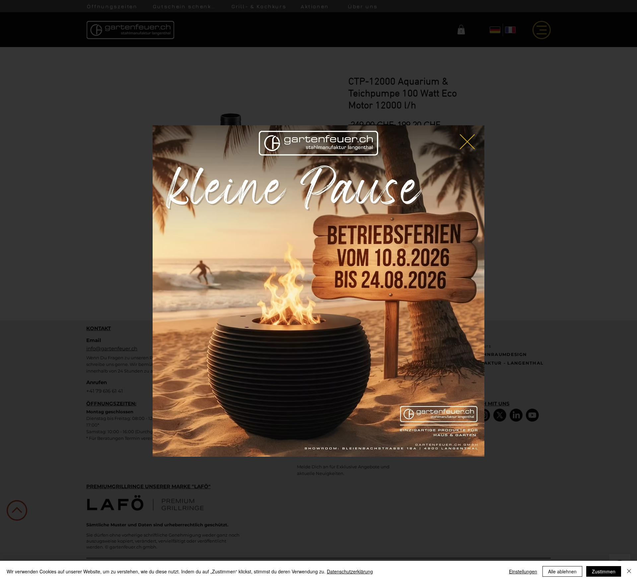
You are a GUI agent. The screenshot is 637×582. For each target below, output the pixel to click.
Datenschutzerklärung (350, 571)
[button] (467, 141)
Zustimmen (603, 571)
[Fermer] (629, 571)
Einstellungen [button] (523, 571)
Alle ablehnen (562, 571)
